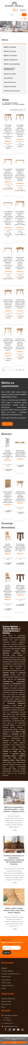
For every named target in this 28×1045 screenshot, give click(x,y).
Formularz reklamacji (7, 971)
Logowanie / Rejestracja (8, 998)
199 (23, 370)
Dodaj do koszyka (8, 151)
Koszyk (3, 1007)
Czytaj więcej (7, 424)
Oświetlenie (8, 78)
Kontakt (3, 988)
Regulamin (4, 968)
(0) (17, 10)
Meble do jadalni (10, 47)
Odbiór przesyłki (6, 976)
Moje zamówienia (6, 1001)
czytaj (14, 830)
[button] (22, 18)
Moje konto (22, 10)
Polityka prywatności (7, 985)
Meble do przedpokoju (12, 64)
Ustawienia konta (6, 1004)
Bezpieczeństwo (6, 980)
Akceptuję (14, 1042)
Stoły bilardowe (10, 82)
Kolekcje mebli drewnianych (9, 68)
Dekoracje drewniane (12, 91)
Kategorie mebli (10, 74)
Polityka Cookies (6, 982)
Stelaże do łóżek (10, 86)
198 (20, 370)
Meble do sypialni (10, 55)
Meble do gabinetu (11, 60)
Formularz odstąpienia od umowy (10, 974)
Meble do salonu (10, 51)
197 (17, 370)
